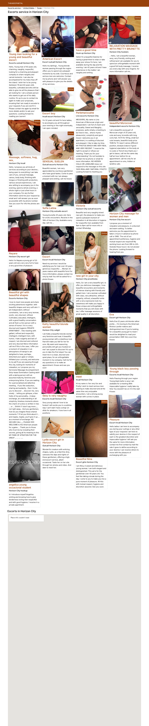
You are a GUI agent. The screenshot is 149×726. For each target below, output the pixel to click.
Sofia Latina (49, 208)
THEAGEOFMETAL (15, 3)
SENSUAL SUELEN (53, 161)
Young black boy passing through (124, 370)
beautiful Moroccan (121, 123)
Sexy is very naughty (54, 395)
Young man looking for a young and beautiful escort (23, 57)
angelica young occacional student (20, 486)
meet (79, 376)
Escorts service (14, 8)
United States (28, 8)
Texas (39, 8)
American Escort (52, 58)
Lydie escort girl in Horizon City (53, 441)
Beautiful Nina (84, 459)
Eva (112, 314)
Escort (46, 256)
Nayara (13, 253)
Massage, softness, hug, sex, (23, 159)
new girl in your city (87, 275)
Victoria (80, 205)
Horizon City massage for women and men (124, 215)
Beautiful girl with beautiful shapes (19, 294)
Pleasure (114, 419)
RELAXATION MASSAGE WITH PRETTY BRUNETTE (125, 47)
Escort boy (48, 113)
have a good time (86, 50)
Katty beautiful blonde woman (55, 325)
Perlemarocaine (85, 112)
